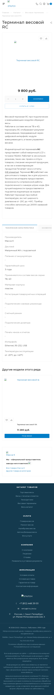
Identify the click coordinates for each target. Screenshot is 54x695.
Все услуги (27, 536)
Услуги (27, 516)
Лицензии (27, 554)
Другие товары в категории (18, 471)
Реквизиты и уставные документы (27, 561)
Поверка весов (27, 521)
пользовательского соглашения (37, 683)
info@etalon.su (28, 609)
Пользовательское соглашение (27, 647)
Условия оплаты (27, 575)
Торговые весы (27, 492)
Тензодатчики (27, 500)
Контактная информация (27, 586)
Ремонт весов (27, 525)
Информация (27, 570)
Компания (27, 545)
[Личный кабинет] (44, 4)
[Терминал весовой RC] (27, 60)
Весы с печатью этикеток (27, 496)
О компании (27, 550)
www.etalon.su (31, 665)
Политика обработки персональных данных (26, 644)
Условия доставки (27, 579)
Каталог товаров (27, 487)
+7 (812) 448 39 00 (28, 603)
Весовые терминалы (27, 503)
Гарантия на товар (27, 582)
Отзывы (27, 557)
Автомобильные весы (27, 532)
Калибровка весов (27, 528)
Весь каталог (27, 507)
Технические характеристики (19, 228)
